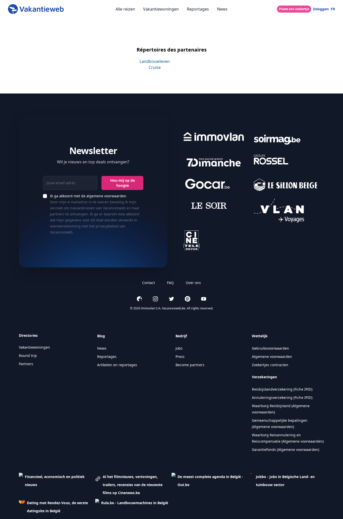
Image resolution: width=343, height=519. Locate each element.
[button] (57, 485)
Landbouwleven (155, 61)
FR (333, 9)
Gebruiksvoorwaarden (270, 348)
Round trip (28, 355)
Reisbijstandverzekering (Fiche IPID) (282, 389)
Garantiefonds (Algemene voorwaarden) (285, 449)
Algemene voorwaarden (272, 356)
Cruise (155, 67)
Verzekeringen (264, 376)
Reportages (198, 9)
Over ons (193, 282)
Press (180, 356)
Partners (26, 363)
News (222, 9)
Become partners (190, 364)
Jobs (179, 348)
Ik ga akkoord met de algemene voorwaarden (88, 196)
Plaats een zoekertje (294, 9)
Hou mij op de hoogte (122, 183)
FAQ (170, 282)
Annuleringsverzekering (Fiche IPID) (282, 397)
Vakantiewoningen (161, 9)
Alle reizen (125, 9)
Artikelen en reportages (117, 364)
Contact (148, 282)
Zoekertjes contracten (270, 364)
